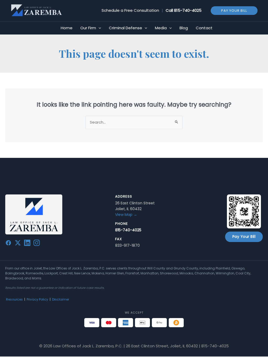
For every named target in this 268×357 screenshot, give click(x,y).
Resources (14, 299)
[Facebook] (8, 244)
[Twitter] (18, 244)
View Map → (126, 214)
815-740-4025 (188, 10)
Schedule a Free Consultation (130, 10)
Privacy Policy (37, 299)
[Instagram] (37, 244)
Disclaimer (60, 299)
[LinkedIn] (27, 244)
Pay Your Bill (244, 236)
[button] (234, 10)
